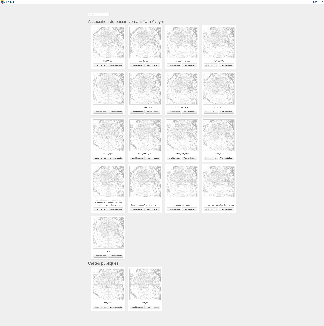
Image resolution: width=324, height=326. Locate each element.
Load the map (100, 65)
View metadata (116, 65)
